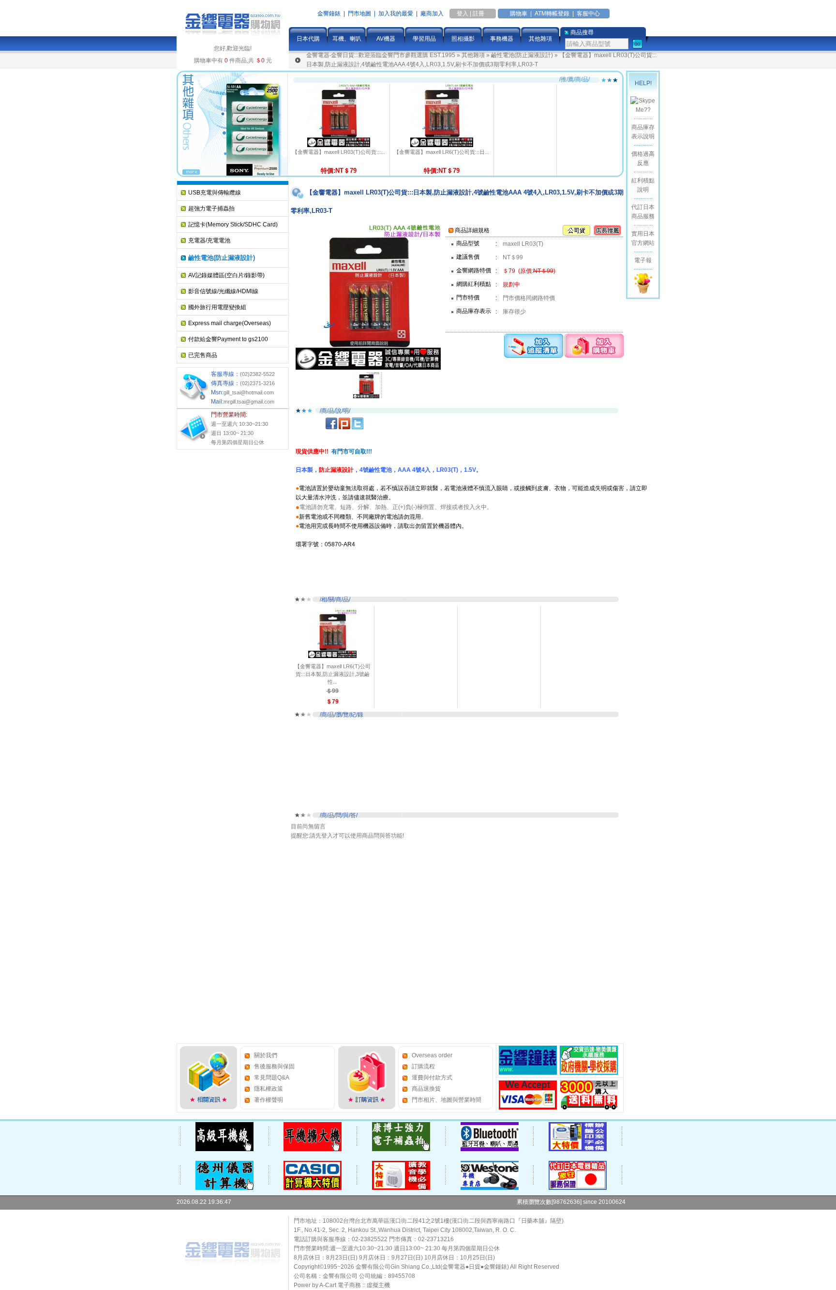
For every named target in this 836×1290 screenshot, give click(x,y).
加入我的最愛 (395, 13)
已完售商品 (202, 355)
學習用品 (424, 38)
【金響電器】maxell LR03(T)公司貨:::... (338, 152)
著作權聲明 (268, 1099)
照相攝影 (463, 38)
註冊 (478, 13)
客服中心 (588, 13)
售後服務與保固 (274, 1066)
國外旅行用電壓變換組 (217, 307)
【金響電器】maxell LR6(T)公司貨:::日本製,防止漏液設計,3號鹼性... (333, 674)
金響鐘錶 (329, 13)
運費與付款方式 (432, 1077)
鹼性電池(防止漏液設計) (522, 55)
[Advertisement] (215, 598)
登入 (462, 13)
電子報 (643, 260)
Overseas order (432, 1055)
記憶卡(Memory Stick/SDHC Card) (233, 224)
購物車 (518, 13)
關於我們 (265, 1055)
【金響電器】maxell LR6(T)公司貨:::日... (441, 152)
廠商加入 (432, 13)
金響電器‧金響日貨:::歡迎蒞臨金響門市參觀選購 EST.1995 (380, 55)
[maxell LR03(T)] (366, 384)
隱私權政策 (268, 1088)
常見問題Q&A (271, 1077)
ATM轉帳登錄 (552, 13)
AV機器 (385, 38)
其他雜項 (540, 38)
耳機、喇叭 (346, 38)
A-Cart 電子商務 (340, 1285)
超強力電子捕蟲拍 (211, 208)
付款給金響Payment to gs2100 (228, 339)
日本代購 (308, 38)
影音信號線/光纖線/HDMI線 (223, 291)
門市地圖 (359, 13)
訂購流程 (423, 1066)
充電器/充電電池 (209, 240)
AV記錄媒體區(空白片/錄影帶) (226, 275)
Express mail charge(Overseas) (229, 323)
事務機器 (501, 38)
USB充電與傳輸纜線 (214, 192)
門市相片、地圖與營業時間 (446, 1099)
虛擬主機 (378, 1285)
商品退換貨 (426, 1088)
